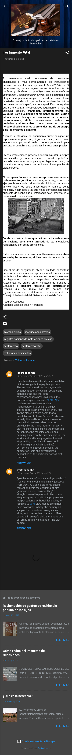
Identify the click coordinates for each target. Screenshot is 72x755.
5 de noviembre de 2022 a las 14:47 (35, 376)
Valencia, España (25, 360)
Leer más (62, 640)
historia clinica (12, 332)
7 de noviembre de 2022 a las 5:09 (34, 473)
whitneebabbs (25, 470)
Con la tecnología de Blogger (38, 741)
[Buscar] (67, 7)
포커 (32, 503)
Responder (24, 462)
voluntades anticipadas (17, 353)
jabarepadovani (26, 372)
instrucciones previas (37, 332)
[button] (67, 53)
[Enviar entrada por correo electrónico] (5, 325)
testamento (11, 346)
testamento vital (31, 346)
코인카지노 (53, 400)
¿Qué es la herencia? (18, 696)
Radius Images (44, 748)
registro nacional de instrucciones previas (28, 339)
